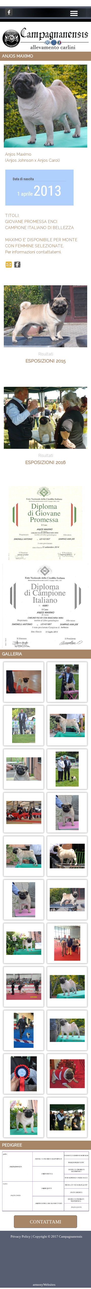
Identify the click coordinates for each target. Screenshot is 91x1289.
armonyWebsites (44, 1284)
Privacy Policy (21, 1236)
